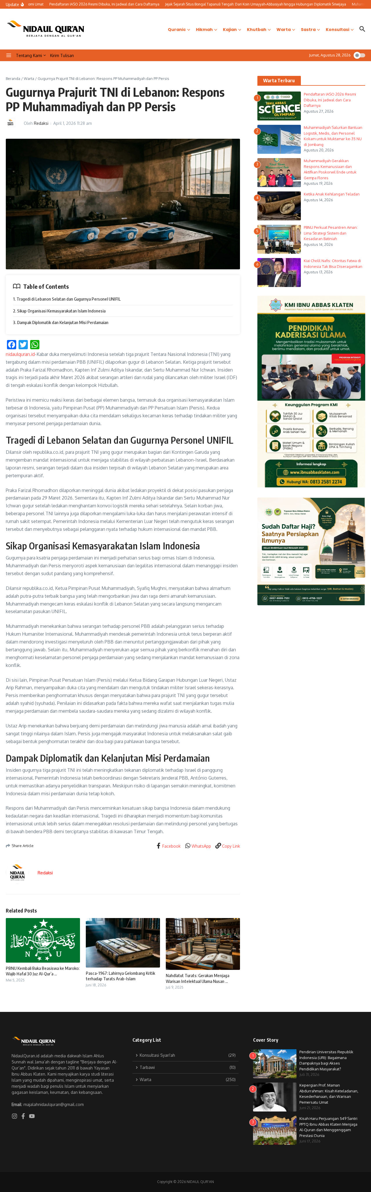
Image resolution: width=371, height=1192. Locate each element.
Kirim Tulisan (62, 55)
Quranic (177, 29)
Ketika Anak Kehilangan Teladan (332, 194)
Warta (284, 29)
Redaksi (41, 123)
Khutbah (256, 29)
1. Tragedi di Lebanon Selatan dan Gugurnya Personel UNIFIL (67, 298)
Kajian (230, 29)
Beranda (13, 78)
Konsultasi (337, 29)
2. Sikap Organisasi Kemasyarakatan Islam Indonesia (59, 310)
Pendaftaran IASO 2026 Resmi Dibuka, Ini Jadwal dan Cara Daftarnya (330, 100)
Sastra (308, 29)
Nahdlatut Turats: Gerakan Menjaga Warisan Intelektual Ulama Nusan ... (197, 978)
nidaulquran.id (20, 354)
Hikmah (204, 29)
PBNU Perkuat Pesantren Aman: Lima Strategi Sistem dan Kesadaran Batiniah (331, 233)
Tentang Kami (29, 55)
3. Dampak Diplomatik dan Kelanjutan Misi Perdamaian (60, 322)
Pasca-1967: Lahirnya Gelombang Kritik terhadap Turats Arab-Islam (120, 975)
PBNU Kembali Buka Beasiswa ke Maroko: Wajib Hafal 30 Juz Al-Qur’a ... (42, 971)
